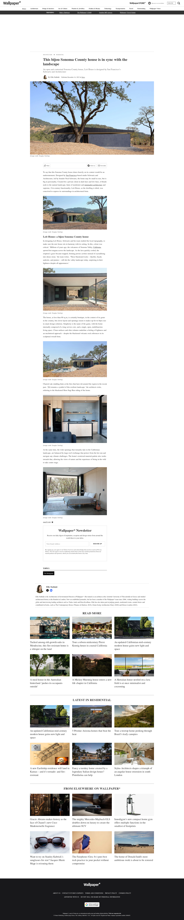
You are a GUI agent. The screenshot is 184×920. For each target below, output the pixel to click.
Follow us (92, 165)
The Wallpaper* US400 (84, 12)
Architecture (34, 8)
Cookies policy (125, 893)
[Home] (24, 9)
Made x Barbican (64, 12)
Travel (131, 8)
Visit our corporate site (115, 913)
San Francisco (71, 175)
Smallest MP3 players (105, 12)
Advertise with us (71, 897)
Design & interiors (48, 8)
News (83, 77)
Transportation (120, 8)
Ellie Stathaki (55, 77)
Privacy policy (111, 893)
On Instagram (48, 573)
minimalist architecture (93, 185)
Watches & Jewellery (78, 8)
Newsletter (103, 165)
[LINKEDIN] (51, 590)
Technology (107, 8)
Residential (60, 54)
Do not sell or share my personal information (100, 897)
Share (48, 165)
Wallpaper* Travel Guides (128, 12)
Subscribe (170, 3)
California (97, 247)
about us (56, 893)
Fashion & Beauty (94, 8)
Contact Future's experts (72, 893)
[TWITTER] (48, 590)
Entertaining (141, 8)
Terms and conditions (94, 893)
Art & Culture (62, 8)
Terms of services (69, 550)
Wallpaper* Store (155, 8)
